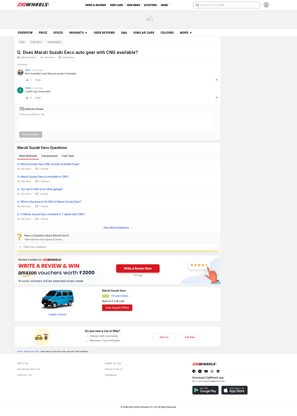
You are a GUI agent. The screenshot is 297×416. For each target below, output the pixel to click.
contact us (24, 375)
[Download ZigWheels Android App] (205, 390)
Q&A (124, 32)
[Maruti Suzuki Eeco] (58, 299)
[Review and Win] (118, 270)
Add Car (164, 337)
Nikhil (28, 70)
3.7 (104, 296)
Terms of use (113, 363)
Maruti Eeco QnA (31, 351)
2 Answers (44, 181)
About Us (23, 363)
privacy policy (114, 369)
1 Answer (43, 168)
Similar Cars (143, 32)
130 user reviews (119, 295)
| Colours (61, 314)
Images (53, 314)
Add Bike (190, 337)
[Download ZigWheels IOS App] (234, 390)
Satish (28, 88)
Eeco (22, 42)
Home (19, 351)
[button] (197, 5)
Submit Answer (31, 134)
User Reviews (104, 32)
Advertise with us (28, 369)
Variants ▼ (78, 32)
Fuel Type (36, 42)
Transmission (54, 42)
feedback (111, 375)
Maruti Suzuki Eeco (114, 290)
